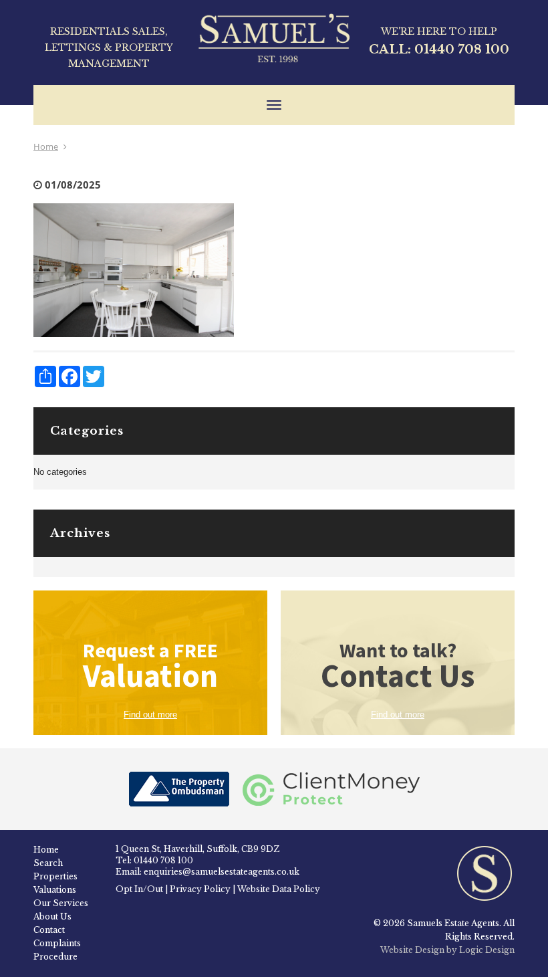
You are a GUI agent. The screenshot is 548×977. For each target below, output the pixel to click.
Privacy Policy (200, 889)
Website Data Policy (278, 889)
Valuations (54, 890)
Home (45, 146)
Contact (49, 930)
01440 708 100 (461, 49)
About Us (52, 916)
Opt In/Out (139, 889)
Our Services (60, 903)
